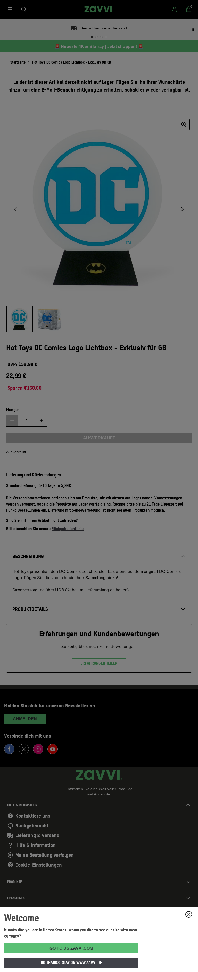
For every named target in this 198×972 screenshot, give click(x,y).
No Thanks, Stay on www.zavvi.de (71, 962)
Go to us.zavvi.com (71, 948)
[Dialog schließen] (189, 914)
